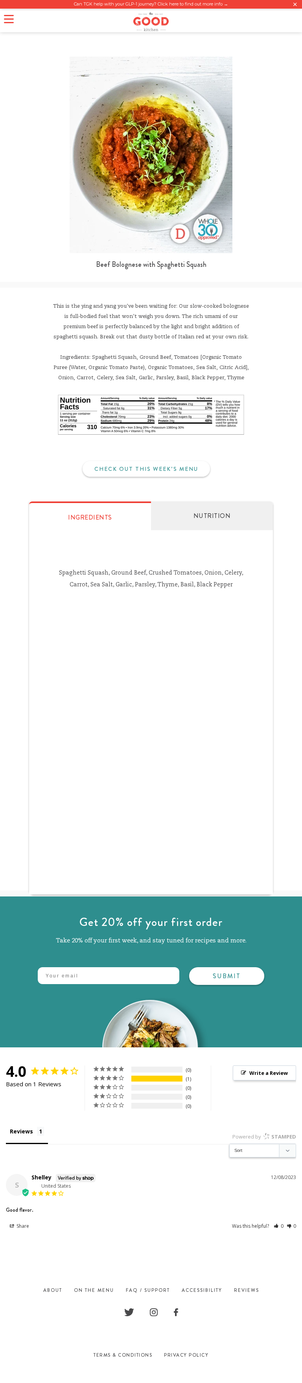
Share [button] (22, 1226)
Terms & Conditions (123, 1355)
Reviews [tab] (21, 1131)
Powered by (264, 1136)
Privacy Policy (186, 1355)
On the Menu (94, 1290)
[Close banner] (295, 4)
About (52, 1290)
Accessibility (202, 1290)
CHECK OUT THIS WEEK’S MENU (146, 469)
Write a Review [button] (268, 1072)
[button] (278, 1226)
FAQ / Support (148, 1290)
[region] (151, 4)
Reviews (246, 1290)
